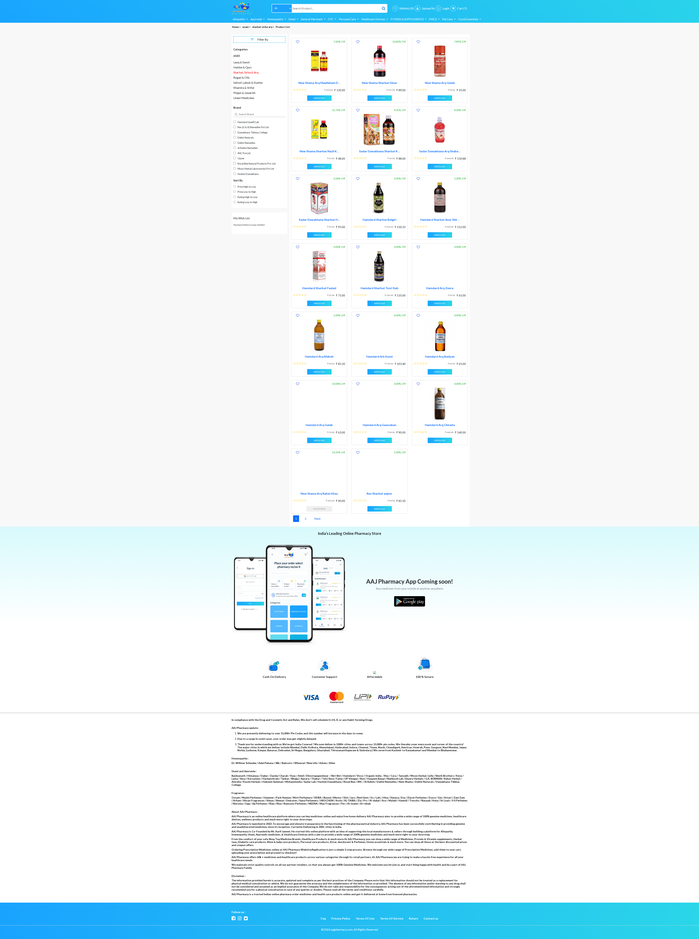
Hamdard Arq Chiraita (440, 425)
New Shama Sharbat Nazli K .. (319, 151)
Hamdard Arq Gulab (319, 425)
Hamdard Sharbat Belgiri (379, 219)
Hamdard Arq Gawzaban (379, 425)
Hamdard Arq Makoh (319, 356)
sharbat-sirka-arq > (263, 26)
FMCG (433, 19)
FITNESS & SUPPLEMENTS (407, 19)
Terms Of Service (391, 918)
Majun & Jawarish (244, 92)
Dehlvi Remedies (246, 142)
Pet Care (447, 19)
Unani (292, 19)
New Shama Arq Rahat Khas (319, 493)
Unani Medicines (243, 98)
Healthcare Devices (373, 19)
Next (317, 518)
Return (413, 918)
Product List (283, 26)
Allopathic (239, 19)
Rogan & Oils (241, 77)
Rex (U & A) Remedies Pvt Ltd (253, 127)
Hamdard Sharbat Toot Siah (379, 288)
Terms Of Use (365, 918)
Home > (236, 26)
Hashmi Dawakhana (248, 174)
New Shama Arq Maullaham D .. (319, 82)
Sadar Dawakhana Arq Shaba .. (439, 151)
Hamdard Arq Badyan (440, 356)
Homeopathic (275, 19)
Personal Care (348, 19)
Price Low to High (247, 191)
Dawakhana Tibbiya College (252, 132)
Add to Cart (319, 98)
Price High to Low (247, 186)
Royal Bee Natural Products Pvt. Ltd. (257, 163)
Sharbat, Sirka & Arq (245, 72)
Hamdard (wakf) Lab (248, 122)
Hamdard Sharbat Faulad (319, 288)
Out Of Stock (319, 508)
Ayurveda (256, 19)
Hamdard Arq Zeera (439, 288)
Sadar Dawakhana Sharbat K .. (379, 151)
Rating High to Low (247, 197)
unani (236, 55)
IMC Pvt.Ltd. (244, 153)
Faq (323, 918)
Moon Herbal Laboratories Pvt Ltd (256, 168)
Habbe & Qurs (242, 67)
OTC (331, 19)
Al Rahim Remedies (248, 147)
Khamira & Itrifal (243, 87)
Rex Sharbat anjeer (379, 493)
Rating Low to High (247, 202)
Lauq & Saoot (241, 62)
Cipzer (241, 158)
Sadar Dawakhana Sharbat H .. (319, 219)
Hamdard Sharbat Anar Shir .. (439, 219)
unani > (246, 26)
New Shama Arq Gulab (440, 82)
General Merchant (312, 19)
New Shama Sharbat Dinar (379, 82)
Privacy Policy (340, 918)
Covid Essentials (468, 19)
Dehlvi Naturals (246, 137)
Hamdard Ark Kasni (379, 356)
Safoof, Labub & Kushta (247, 82)
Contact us (431, 918)
